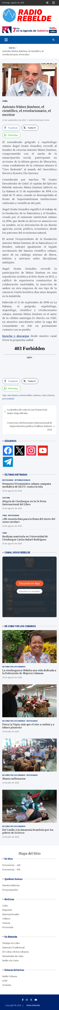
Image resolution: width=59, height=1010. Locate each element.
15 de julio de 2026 (10, 836)
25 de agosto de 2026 (12, 677)
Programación (10, 889)
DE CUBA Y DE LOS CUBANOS (20, 626)
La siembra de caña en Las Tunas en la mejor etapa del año (27, 411)
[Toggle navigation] (6, 40)
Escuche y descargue (15, 336)
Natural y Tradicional (13, 947)
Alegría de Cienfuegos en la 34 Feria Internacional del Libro (24, 503)
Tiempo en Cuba (11, 943)
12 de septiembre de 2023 (14, 120)
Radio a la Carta (10, 960)
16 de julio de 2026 (10, 782)
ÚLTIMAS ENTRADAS (16, 474)
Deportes (7, 910)
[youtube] (43, 450)
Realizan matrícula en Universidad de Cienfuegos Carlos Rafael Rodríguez (25, 538)
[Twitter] (20, 450)
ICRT (5, 980)
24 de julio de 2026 (10, 731)
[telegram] (8, 461)
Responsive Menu (47, 2)
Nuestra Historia (11, 885)
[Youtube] (35, 1000)
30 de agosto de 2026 (12, 490)
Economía (7, 927)
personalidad (8, 398)
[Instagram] (31, 450)
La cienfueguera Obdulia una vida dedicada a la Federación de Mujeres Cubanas (29, 672)
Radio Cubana (9, 976)
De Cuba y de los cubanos (13, 666)
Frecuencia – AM (11, 865)
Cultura (6, 498)
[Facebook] (8, 450)
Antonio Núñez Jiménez (30, 395)
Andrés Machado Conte (38, 120)
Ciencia (6, 923)
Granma (6, 985)
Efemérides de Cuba (12, 956)
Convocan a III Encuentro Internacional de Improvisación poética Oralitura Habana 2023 (29, 426)
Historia (50, 395)
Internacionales (22, 480)
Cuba (4, 101)
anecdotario (12, 395)
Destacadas (7, 480)
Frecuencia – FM (11, 869)
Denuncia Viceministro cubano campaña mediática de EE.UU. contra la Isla (26, 485)
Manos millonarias (14, 778)
